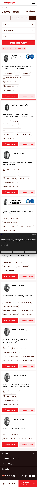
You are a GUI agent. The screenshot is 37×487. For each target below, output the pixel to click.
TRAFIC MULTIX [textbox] (8, 31)
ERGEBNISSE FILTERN (18, 43)
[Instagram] (22, 476)
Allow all (30, 251)
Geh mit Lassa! (8, 464)
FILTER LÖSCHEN (30, 11)
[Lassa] (9, 2)
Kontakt (5, 469)
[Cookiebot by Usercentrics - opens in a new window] (31, 234)
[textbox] (18, 37)
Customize (18, 251)
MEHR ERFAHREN (27, 96)
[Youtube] (33, 476)
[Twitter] (26, 476)
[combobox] (18, 24)
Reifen (5, 454)
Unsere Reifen (14, 8)
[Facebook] (30, 476)
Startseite (5, 8)
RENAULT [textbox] (6, 24)
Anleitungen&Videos (10, 459)
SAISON (5, 18)
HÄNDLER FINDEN (9, 96)
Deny (7, 251)
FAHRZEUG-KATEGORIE (19, 18)
